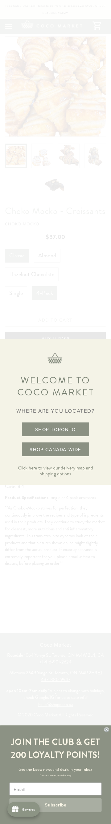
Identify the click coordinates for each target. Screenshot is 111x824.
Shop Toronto (55, 429)
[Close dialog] (106, 729)
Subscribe (55, 804)
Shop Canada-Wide (55, 449)
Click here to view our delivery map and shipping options (55, 471)
